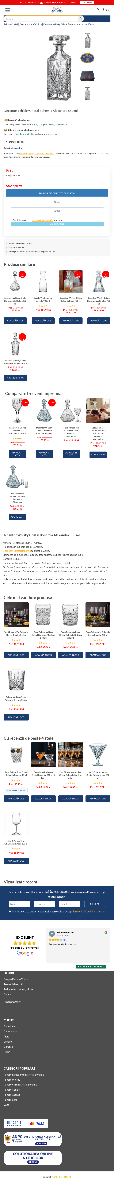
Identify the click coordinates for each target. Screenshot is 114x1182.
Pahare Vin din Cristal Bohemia (20, 1084)
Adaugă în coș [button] (15, 320)
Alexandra (17, 148)
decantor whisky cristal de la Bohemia (36, 153)
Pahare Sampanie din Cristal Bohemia (24, 1074)
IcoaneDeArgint (12, 1001)
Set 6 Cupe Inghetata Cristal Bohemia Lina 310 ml (97, 775)
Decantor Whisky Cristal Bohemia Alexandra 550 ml (44, 430)
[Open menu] (8, 10)
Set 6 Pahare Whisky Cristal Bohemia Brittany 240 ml (70, 635)
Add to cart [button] (98, 454)
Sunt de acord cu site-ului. (38, 220)
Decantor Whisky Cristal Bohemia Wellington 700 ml (98, 301)
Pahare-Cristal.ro (61, 1176)
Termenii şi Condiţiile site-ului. (89, 911)
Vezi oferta (87, 2)
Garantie (8, 1046)
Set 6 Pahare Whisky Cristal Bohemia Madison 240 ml (43, 635)
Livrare (8, 1041)
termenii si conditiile (42, 220)
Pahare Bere (10, 1099)
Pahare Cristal (11, 24)
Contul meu (10, 1026)
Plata (6, 1036)
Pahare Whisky (12, 1079)
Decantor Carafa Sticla (30, 24)
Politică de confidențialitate (18, 989)
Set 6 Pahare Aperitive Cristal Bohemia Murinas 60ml (70, 775)
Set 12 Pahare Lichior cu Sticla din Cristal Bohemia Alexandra (98, 433)
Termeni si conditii (13, 984)
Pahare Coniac (12, 1089)
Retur (7, 1051)
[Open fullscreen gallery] (92, 98)
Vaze (6, 1104)
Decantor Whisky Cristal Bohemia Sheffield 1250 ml (15, 301)
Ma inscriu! (57, 224)
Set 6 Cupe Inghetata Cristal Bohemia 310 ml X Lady (43, 775)
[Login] (97, 10)
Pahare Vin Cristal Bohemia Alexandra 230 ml (17, 430)
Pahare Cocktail (12, 1094)
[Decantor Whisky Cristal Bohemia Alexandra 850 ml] (58, 66)
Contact (8, 994)
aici (59, 134)
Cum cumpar (11, 1031)
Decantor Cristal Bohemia (17, 550)
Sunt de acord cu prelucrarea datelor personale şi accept (58, 911)
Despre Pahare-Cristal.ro (17, 979)
